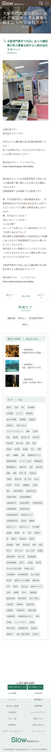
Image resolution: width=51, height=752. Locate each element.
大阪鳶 (31, 622)
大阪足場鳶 (32, 610)
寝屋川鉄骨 (22, 598)
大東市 (35, 485)
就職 (14, 473)
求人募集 (36, 527)
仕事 (31, 467)
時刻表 (9, 449)
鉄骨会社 (23, 538)
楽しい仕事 (30, 550)
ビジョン (19, 413)
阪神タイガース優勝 (22, 580)
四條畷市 (26, 485)
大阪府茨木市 (24, 509)
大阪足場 (10, 604)
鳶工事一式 (25, 437)
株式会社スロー (27, 515)
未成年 (15, 586)
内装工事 (36, 437)
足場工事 (32, 473)
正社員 (35, 431)
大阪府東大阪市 (12, 515)
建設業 (15, 437)
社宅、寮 (23, 473)
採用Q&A (23, 419)
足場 (16, 407)
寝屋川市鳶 (11, 628)
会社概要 (31, 407)
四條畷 (15, 455)
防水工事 (19, 443)
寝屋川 (9, 407)
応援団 (16, 592)
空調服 (40, 550)
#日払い (22, 318)
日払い (36, 479)
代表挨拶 (10, 413)
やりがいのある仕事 (14, 568)
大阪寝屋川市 (23, 628)
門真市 (9, 485)
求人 (22, 407)
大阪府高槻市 (11, 509)
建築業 (31, 520)
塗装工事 (39, 467)
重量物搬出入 (11, 467)
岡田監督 (33, 592)
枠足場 (9, 580)
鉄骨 (8, 437)
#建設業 (11, 318)
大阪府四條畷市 (25, 497)
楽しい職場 (35, 574)
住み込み (24, 586)
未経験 (9, 532)
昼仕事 (38, 562)
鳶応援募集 (32, 556)
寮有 (37, 616)
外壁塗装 (10, 443)
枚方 (8, 455)
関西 (18, 544)
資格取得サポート (34, 455)
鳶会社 (31, 538)
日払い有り (19, 550)
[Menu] (47, 3)
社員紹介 (32, 419)
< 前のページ (9, 296)
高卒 (8, 491)
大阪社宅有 (30, 604)
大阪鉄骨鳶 (11, 616)
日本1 (8, 592)
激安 (40, 544)
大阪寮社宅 (20, 610)
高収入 (13, 538)
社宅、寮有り (34, 598)
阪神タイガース (36, 586)
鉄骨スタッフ (24, 527)
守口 (32, 449)
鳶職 (27, 431)
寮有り (9, 550)
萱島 (27, 443)
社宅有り (36, 634)
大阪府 (9, 479)
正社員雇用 (11, 574)
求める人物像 (11, 419)
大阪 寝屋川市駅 (22, 634)
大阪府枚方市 (11, 503)
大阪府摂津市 (37, 503)
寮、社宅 (27, 479)
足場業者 (10, 544)
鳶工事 (23, 520)
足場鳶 (25, 449)
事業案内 (29, 413)
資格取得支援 (11, 461)
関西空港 (36, 580)
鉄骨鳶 (17, 449)
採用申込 (10, 425)
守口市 (17, 485)
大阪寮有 (10, 610)
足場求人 (34, 628)
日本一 (24, 592)
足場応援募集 (11, 562)
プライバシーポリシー (15, 431)
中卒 (8, 586)
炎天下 (22, 562)
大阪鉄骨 (19, 604)
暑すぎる (21, 556)
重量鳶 (17, 532)
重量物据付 (38, 461)
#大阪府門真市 (36, 318)
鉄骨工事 (18, 479)
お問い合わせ (21, 425)
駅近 (34, 443)
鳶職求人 (10, 634)
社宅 (29, 532)
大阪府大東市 (11, 497)
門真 (39, 449)
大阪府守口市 (31, 491)
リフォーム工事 (25, 461)
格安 (34, 544)
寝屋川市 (23, 467)
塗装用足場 (11, 556)
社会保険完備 (23, 574)
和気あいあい (29, 568)
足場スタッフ (11, 527)
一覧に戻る (25, 296)
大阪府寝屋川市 (12, 520)
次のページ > (41, 296)
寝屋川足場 (11, 598)
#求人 (25, 324)
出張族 (30, 562)
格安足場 (26, 544)
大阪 (22, 455)
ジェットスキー (20, 622)
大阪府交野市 (24, 503)
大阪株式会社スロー (25, 616)
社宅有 (9, 622)
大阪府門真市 (18, 491)
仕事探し (37, 532)
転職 (8, 473)
